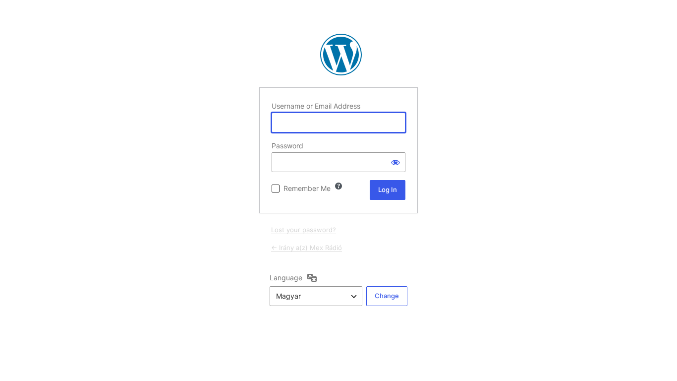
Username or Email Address (316, 106)
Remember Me (307, 188)
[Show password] (395, 162)
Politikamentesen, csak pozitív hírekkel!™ (341, 54)
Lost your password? (303, 230)
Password (287, 145)
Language (286, 277)
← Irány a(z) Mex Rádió (306, 248)
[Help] (338, 186)
